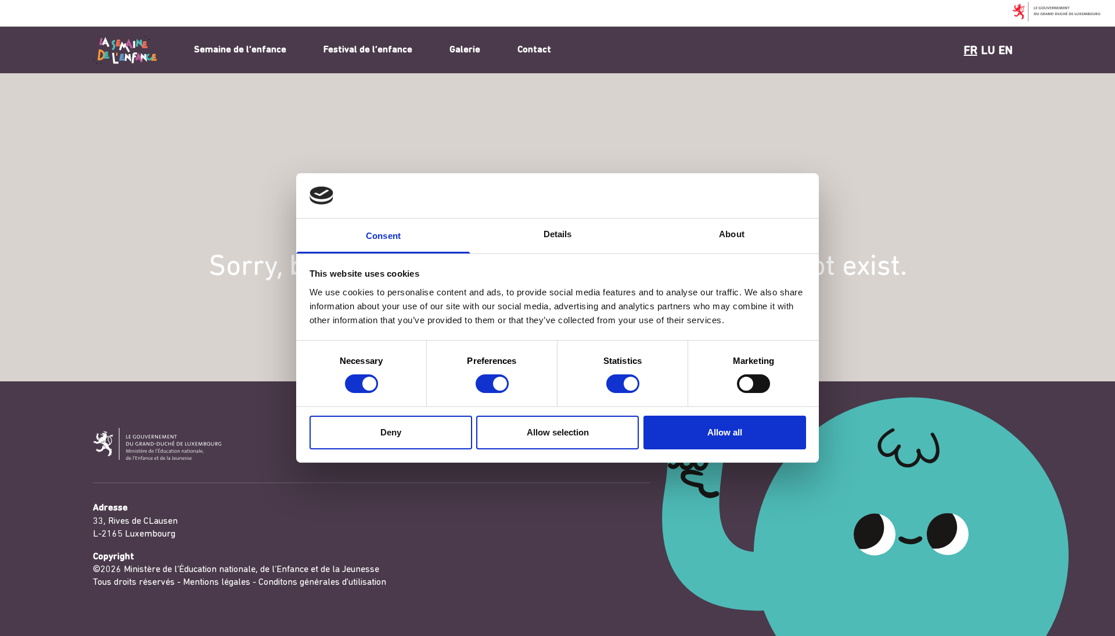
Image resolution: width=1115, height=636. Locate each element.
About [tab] (731, 234)
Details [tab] (558, 234)
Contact (534, 50)
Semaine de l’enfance (240, 50)
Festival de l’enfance (367, 50)
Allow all (724, 432)
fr (970, 51)
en (1006, 51)
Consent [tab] (383, 236)
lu (988, 51)
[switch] (492, 383)
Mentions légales (216, 582)
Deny (390, 432)
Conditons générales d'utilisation (322, 582)
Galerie (464, 50)
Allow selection (558, 432)
